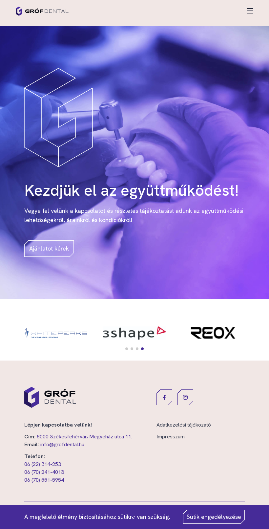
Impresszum (170, 436)
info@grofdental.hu (62, 444)
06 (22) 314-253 (42, 464)
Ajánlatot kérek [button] (49, 248)
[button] (126, 348)
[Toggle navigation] (250, 11)
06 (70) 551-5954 (44, 479)
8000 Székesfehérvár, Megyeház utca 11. (84, 436)
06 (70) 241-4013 (44, 472)
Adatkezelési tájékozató (183, 424)
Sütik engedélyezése (214, 516)
